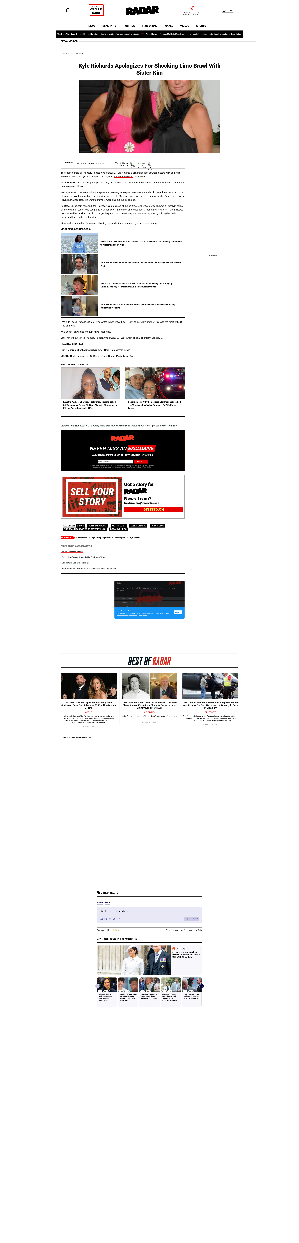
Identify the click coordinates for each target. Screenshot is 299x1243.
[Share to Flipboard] (142, 163)
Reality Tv (72, 53)
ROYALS (168, 25)
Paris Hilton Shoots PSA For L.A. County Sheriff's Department (88, 568)
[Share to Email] (150, 163)
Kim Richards (119, 526)
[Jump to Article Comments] (116, 163)
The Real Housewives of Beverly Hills (85, 529)
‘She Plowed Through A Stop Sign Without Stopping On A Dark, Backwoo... (109, 538)
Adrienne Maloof (98, 526)
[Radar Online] (142, 10)
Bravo (81, 53)
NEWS (91, 25)
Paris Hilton (157, 526)
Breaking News (118, 529)
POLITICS (129, 25)
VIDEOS (184, 25)
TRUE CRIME (149, 25)
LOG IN (228, 10)
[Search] (67, 12)
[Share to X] (132, 163)
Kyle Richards (138, 526)
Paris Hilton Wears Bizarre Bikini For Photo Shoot (83, 557)
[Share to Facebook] (124, 163)
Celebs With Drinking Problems (75, 563)
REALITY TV (109, 25)
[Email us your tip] (96, 16)
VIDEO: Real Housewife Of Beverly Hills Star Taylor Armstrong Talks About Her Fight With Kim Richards (119, 425)
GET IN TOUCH (153, 509)
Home (63, 53)
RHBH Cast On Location (72, 552)
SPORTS (201, 25)
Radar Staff (69, 162)
